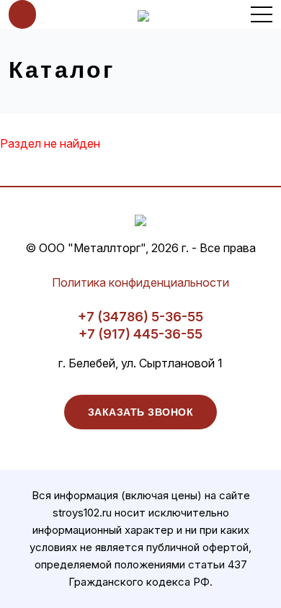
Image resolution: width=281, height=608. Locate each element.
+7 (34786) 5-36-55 (140, 316)
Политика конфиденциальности (140, 282)
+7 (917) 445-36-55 (140, 333)
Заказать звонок (141, 412)
